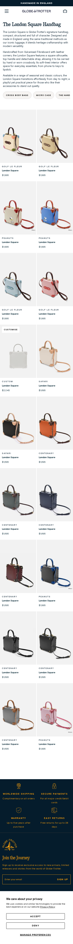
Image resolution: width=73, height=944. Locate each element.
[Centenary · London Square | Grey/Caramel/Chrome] (18, 715)
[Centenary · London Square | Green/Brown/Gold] (18, 500)
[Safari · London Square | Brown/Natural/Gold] (18, 428)
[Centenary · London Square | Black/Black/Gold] (55, 643)
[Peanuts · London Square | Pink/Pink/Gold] (55, 715)
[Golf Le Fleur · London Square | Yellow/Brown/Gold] (55, 141)
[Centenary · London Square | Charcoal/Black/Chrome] (18, 643)
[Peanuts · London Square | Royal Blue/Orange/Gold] (55, 213)
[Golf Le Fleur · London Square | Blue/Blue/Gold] (18, 285)
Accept (35, 916)
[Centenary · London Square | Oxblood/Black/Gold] (18, 571)
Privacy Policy (47, 906)
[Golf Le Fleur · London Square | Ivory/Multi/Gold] (18, 141)
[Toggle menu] (6, 11)
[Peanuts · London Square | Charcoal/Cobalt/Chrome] (55, 571)
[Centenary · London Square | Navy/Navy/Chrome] (55, 500)
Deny (35, 925)
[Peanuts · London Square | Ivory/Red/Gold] (18, 213)
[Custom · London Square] (18, 356)
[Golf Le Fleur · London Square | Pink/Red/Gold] (55, 285)
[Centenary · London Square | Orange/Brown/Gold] (55, 428)
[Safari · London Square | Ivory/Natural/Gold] (55, 356)
